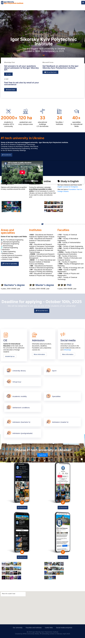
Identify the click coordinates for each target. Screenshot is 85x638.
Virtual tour (16, 382)
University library (19, 371)
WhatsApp (67, 350)
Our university (17, 627)
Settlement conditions (21, 408)
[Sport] (48, 371)
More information (39, 354)
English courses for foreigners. (68, 187)
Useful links (49, 627)
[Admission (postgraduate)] (8, 433)
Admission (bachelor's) (21, 422)
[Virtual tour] (8, 382)
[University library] (8, 371)
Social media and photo (64, 627)
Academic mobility (19, 396)
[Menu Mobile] (83, 2)
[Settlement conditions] (8, 407)
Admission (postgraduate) (22, 433)
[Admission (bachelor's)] (8, 422)
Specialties (56, 396)
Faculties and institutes (34, 627)
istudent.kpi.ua (9, 356)
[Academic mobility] (8, 396)
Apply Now (42, 455)
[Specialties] (48, 396)
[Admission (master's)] (48, 422)
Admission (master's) (60, 422)
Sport (54, 371)
